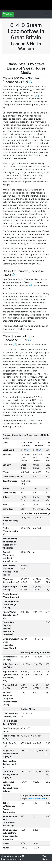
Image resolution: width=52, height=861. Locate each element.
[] (37, 95)
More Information (37, 798)
